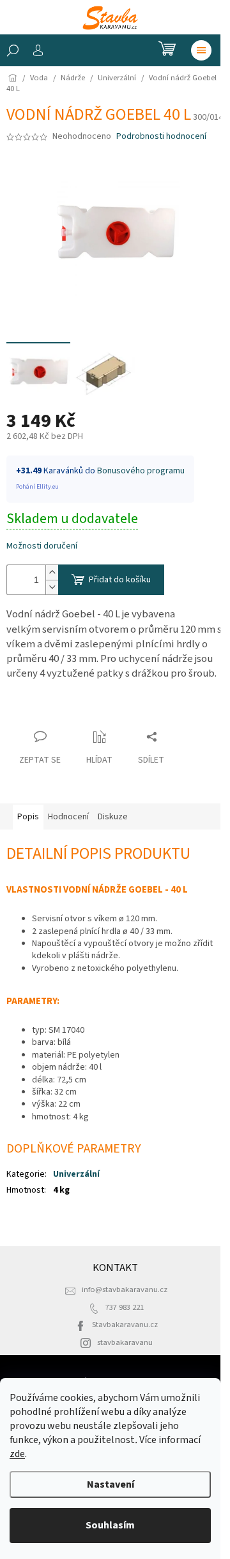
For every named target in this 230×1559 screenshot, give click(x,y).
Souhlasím (110, 1525)
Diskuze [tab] (113, 816)
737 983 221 (124, 1307)
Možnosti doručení (41, 546)
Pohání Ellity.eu (37, 486)
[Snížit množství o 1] (51, 587)
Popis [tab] (28, 816)
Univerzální (76, 1174)
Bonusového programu (141, 470)
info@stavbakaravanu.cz (124, 1289)
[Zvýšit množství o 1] (51, 572)
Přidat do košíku (120, 579)
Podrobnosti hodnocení (161, 137)
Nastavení (110, 1484)
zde (17, 1454)
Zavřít (29, 712)
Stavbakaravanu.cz (125, 1324)
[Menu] (201, 50)
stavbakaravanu (125, 1342)
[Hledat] (13, 50)
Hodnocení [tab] (68, 816)
